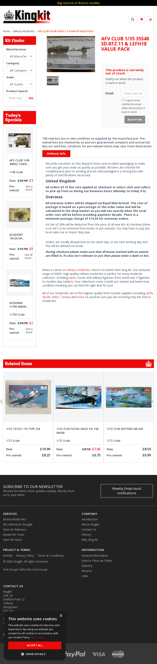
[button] (34, 654)
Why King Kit (90, 540)
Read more (37, 637)
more (80, 297)
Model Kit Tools (13, 534)
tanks (72, 278)
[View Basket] (141, 19)
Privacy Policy (25, 555)
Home (6, 31)
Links (85, 576)
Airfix (149, 293)
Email (109, 93)
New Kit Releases (14, 529)
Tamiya (66, 297)
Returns (87, 571)
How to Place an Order (97, 561)
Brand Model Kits (14, 519)
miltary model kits (78, 270)
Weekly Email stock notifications (126, 490)
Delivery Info (56, 153)
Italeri (55, 297)
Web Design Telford (15, 569)
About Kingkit (90, 524)
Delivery (87, 566)
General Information (95, 555)
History (86, 534)
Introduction (90, 519)
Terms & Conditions (50, 555)
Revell (46, 297)
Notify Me (135, 119)
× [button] (60, 615)
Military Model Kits (24, 31)
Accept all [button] (35, 645)
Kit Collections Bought (18, 524)
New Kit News (12, 540)
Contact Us (89, 529)
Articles (8, 555)
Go (31, 98)
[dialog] (34, 635)
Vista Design (40, 569)
